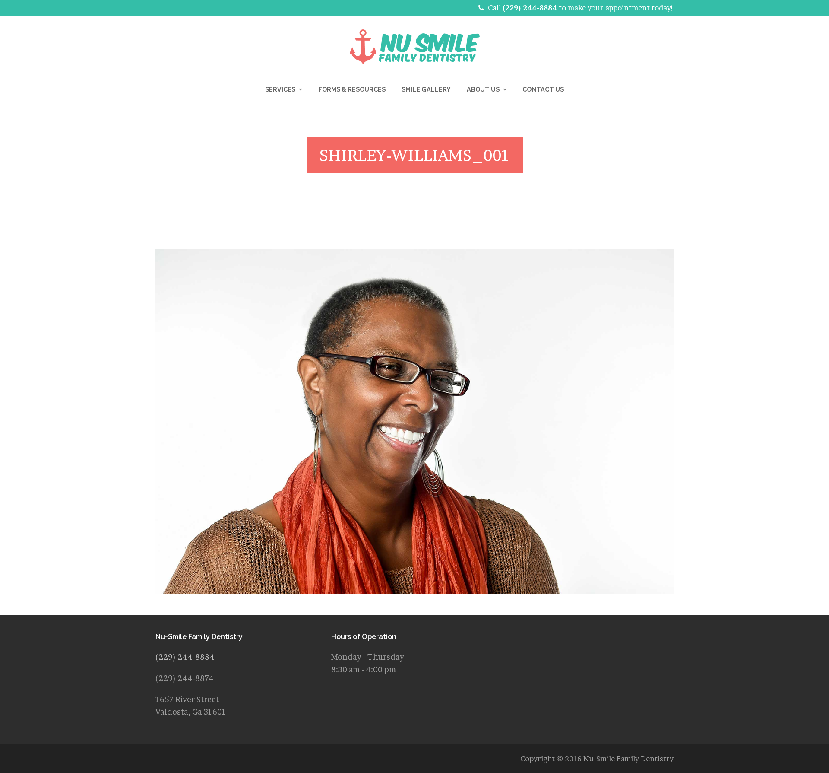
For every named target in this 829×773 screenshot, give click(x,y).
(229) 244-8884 (530, 7)
